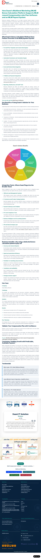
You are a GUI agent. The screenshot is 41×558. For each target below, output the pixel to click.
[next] (35, 421)
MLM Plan (4, 487)
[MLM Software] (9, 4)
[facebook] (3, 546)
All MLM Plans (4, 492)
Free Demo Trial (24, 506)
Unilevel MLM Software (25, 486)
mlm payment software (8, 82)
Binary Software (24, 484)
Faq (21, 504)
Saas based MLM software (7, 521)
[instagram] (15, 546)
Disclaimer (10, 542)
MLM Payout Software (17, 100)
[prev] (32, 421)
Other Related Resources (7, 524)
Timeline (22, 510)
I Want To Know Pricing (29, 471)
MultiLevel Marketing (21, 469)
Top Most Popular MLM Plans (7, 486)
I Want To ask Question (26, 475)
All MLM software (24, 492)
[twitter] (5, 546)
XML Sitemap (4, 548)
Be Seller (22, 507)
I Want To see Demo (14, 475)
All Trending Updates (6, 512)
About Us (22, 503)
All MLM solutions (5, 533)
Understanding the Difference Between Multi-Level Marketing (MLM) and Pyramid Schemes (10, 510)
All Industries (23, 521)
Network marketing (28, 466)
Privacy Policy (4, 542)
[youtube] (10, 546)
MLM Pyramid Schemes (6, 489)
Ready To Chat (35, 6)
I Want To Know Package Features (14, 471)
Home (22, 501)
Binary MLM (4, 484)
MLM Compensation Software (14, 466)
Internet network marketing (7, 522)
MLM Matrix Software (25, 487)
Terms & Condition (6, 543)
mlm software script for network (25, 229)
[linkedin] (8, 546)
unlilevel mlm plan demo (24, 54)
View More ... (7, 457)
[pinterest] (13, 546)
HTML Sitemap (10, 548)
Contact (22, 509)
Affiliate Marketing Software (26, 489)
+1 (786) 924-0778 (27, 6)
